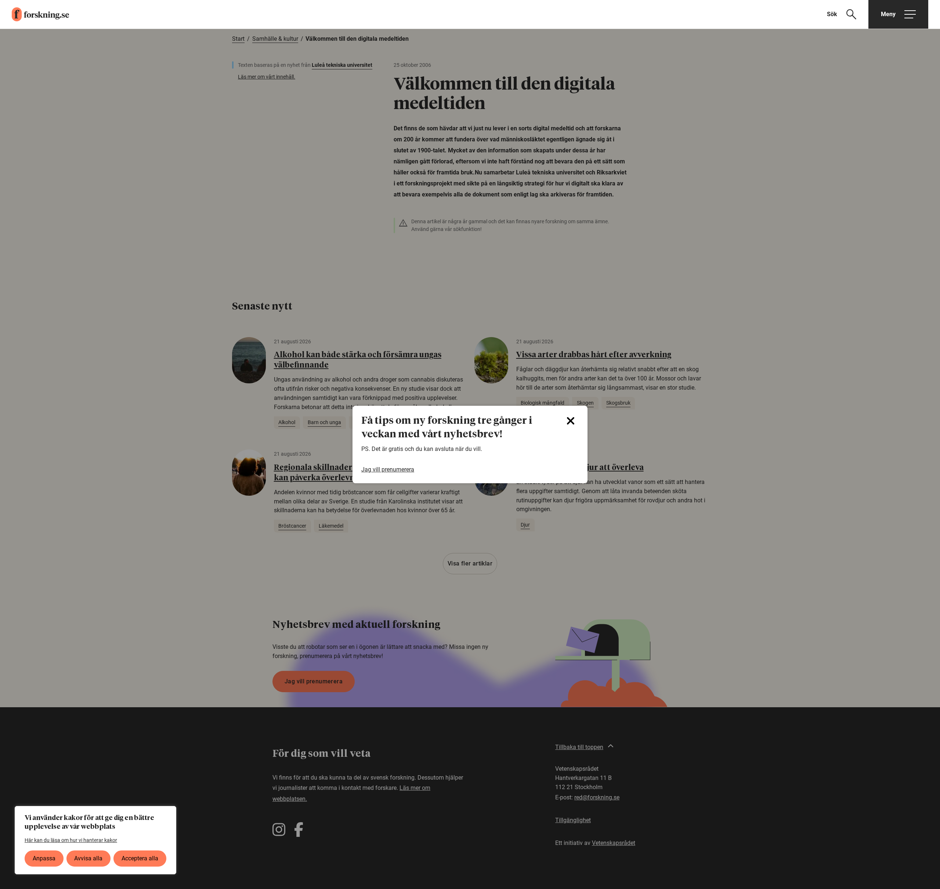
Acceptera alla (140, 858)
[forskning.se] (34, 14)
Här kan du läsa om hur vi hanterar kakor (71, 840)
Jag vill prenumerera (387, 469)
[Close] (571, 421)
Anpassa (44, 858)
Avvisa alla (88, 858)
